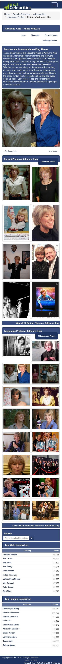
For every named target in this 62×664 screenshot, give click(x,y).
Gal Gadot (7, 620)
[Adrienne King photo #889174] (45, 223)
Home (23, 35)
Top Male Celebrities (16, 545)
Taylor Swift (8, 641)
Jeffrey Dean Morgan (11, 579)
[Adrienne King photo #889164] (45, 419)
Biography (35, 35)
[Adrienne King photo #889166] (16, 442)
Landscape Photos (49, 40)
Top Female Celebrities (18, 599)
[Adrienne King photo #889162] (16, 346)
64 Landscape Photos (47, 336)
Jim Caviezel (8, 583)
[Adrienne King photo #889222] (45, 465)
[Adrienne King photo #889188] (45, 510)
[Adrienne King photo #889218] (16, 488)
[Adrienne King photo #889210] (16, 182)
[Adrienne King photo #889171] (45, 442)
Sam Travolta (8, 570)
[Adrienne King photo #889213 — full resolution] (31, 118)
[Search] (31, 538)
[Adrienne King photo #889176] (16, 396)
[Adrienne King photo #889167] (45, 488)
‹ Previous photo (10, 151)
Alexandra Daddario (11, 628)
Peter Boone (8, 587)
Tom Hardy (7, 566)
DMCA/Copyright (43, 663)
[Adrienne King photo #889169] (16, 261)
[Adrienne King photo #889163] (45, 184)
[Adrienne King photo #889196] (45, 374)
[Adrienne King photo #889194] (45, 300)
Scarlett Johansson (11, 612)
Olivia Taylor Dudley (11, 608)
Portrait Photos (51, 35)
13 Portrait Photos (48, 161)
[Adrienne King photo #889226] (16, 300)
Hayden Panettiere (10, 616)
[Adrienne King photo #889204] (16, 419)
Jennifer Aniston (10, 637)
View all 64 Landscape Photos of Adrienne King (35, 525)
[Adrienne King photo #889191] (45, 261)
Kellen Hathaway (10, 575)
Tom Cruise (7, 558)
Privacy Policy (29, 663)
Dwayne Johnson (10, 554)
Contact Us (55, 663)
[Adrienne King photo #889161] (45, 351)
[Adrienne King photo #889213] (16, 374)
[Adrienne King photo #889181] (16, 510)
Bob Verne (7, 562)
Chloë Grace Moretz (11, 624)
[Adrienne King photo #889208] (16, 223)
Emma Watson (9, 632)
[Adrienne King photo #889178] (16, 465)
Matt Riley (7, 591)
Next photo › (53, 151)
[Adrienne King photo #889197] (45, 396)
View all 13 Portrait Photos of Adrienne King (37, 322)
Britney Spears (9, 645)
